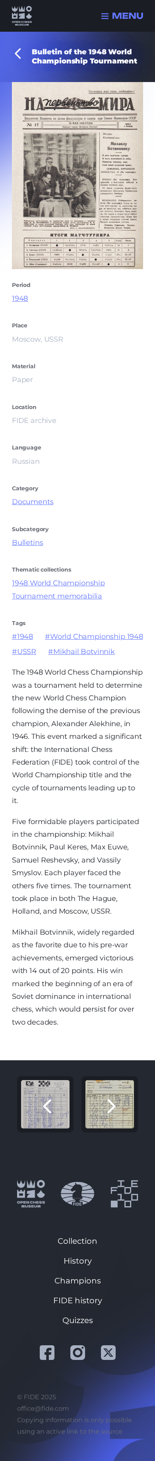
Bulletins (27, 542)
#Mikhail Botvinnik (81, 651)
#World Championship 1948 (94, 636)
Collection (77, 1241)
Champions (77, 1280)
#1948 (22, 636)
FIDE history (77, 1300)
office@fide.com (43, 1408)
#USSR (24, 651)
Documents (32, 501)
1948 (20, 298)
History (78, 1261)
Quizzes (77, 1320)
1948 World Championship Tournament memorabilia (58, 589)
